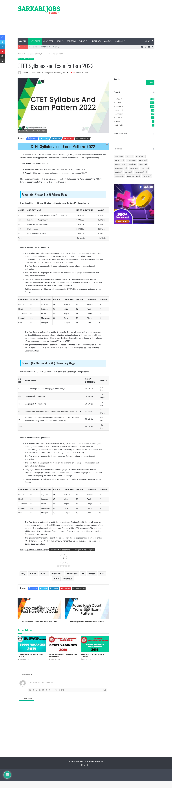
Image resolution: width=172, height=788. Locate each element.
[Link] (56, 690)
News (109, 41)
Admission (71, 41)
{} (59, 690)
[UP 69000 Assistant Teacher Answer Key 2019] (32, 644)
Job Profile (120, 41)
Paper (92, 574)
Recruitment (133, 176)
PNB (57, 579)
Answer (131, 160)
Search (116, 79)
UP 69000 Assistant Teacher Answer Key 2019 (31, 655)
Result (147, 176)
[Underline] (36, 690)
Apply (143, 160)
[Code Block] (53, 690)
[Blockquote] (49, 690)
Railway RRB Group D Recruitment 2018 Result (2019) (63, 655)
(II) (24, 574)
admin (24, 73)
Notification (141, 172)
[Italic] (33, 690)
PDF (102, 574)
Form (145, 168)
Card (143, 164)
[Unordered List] (46, 690)
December (57, 574)
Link (128, 172)
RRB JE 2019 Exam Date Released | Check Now (93, 655)
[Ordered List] (43, 690)
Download (72, 574)
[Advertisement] (109, 19)
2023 (140, 156)
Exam (134, 168)
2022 (33, 574)
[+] (62, 690)
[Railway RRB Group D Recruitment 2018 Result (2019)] (63, 644)
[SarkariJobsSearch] (39, 10)
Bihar (132, 164)
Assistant (120, 164)
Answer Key (95, 41)
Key (118, 172)
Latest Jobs (35, 41)
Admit (119, 160)
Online (119, 176)
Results (60, 41)
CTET (44, 574)
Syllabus (83, 41)
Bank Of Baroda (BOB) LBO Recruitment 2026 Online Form (50, 47)
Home (24, 41)
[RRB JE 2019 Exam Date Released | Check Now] (95, 644)
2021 (119, 156)
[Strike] (40, 690)
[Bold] (30, 690)
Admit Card (48, 41)
